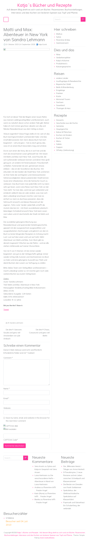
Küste (58, 96)
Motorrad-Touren (63, 99)
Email (6, 398)
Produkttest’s (61, 63)
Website (7, 408)
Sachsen (59, 102)
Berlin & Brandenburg (65, 87)
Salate (59, 144)
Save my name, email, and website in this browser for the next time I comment (28, 419)
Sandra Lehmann (16, 323)
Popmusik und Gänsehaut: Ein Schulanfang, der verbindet (74, 505)
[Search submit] (83, 19)
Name (6, 388)
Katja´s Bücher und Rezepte (44, 5)
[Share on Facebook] (5, 313)
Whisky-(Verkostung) (65, 150)
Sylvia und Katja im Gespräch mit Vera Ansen (46, 469)
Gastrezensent (62, 43)
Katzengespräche (63, 66)
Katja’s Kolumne (62, 60)
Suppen (59, 147)
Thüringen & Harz (63, 108)
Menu (58, 141)
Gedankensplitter (63, 57)
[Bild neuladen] (9, 429)
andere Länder (62, 78)
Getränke (60, 126)
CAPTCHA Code (10, 440)
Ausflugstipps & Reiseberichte (68, 81)
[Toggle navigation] (5, 19)
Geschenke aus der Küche (67, 123)
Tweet (6, 309)
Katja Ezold (42, 44)
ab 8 (7, 323)
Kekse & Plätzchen (64, 132)
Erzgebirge (60, 90)
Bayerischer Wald (63, 84)
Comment (8, 358)
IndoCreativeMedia (47, 538)
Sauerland (60, 105)
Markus (59, 34)
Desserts (60, 120)
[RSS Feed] (14, 313)
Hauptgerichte (62, 129)
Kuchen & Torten (63, 138)
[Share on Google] (9, 313)
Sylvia (58, 37)
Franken (59, 93)
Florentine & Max (63, 40)
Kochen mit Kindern (64, 135)
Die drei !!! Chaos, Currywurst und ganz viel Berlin (39, 332)
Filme (58, 54)
